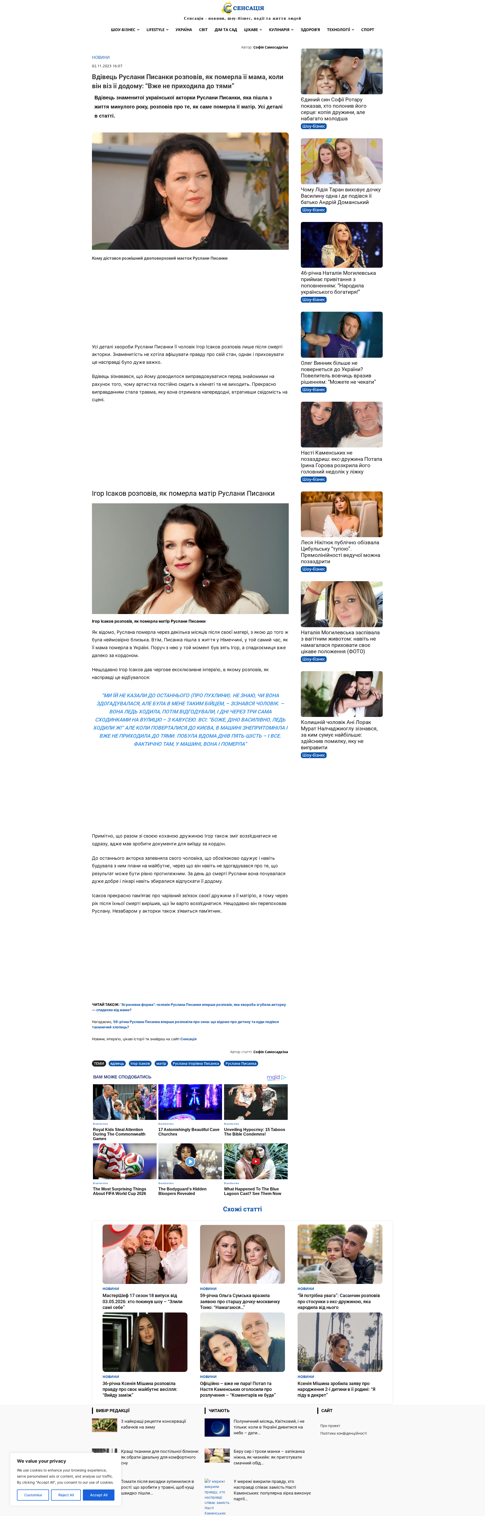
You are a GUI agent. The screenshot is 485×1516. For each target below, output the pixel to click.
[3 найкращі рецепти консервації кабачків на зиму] (104, 1425)
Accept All (98, 1495)
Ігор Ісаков (140, 1063)
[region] (65, 1479)
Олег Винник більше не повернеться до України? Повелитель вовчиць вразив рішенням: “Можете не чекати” (338, 372)
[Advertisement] (190, 302)
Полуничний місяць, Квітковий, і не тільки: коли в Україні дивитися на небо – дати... (269, 1427)
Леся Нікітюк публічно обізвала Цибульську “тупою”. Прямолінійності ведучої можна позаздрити (340, 551)
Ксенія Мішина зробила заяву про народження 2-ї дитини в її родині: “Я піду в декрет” (336, 1389)
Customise (33, 1495)
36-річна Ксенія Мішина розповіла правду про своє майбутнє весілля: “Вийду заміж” (140, 1389)
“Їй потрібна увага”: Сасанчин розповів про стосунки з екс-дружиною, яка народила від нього (339, 1301)
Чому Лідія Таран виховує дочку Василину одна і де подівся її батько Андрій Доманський (341, 196)
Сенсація (188, 1039)
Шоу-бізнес (313, 126)
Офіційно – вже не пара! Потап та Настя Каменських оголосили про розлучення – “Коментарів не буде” (238, 1389)
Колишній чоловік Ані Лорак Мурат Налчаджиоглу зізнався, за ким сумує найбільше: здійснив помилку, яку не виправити (339, 735)
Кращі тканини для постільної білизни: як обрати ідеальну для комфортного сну (160, 1457)
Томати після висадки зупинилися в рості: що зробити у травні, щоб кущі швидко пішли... (157, 1487)
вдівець (117, 1063)
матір (161, 1063)
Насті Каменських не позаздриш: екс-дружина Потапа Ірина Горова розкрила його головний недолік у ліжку (341, 462)
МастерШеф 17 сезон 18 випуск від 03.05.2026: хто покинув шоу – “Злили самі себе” (142, 1301)
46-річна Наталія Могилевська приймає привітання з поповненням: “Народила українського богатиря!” (338, 282)
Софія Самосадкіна (270, 47)
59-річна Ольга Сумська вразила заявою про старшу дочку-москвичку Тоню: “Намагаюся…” (240, 1301)
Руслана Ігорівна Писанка (196, 1063)
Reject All (66, 1495)
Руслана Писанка (241, 1063)
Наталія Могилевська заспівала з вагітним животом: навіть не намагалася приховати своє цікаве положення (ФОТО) (340, 641)
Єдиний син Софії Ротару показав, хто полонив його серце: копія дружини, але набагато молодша (334, 109)
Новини (101, 57)
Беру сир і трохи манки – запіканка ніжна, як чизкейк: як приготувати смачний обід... (269, 1457)
